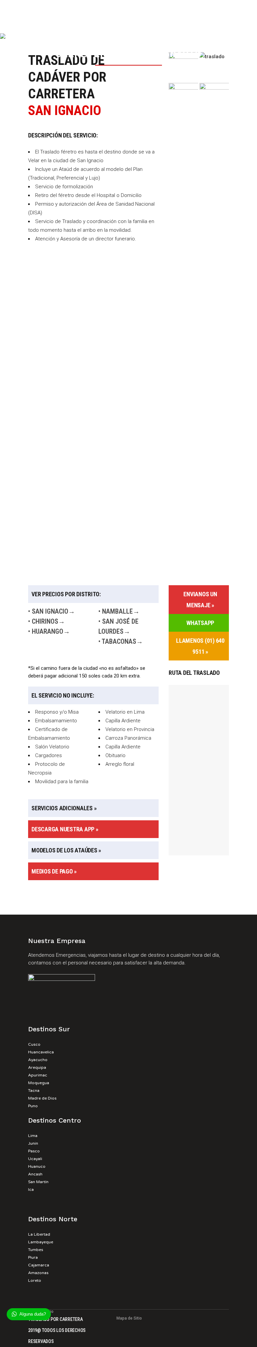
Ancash (35, 1174)
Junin (33, 1143)
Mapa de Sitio (129, 1318)
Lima (32, 1135)
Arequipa (37, 1067)
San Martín (38, 1181)
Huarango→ (51, 631)
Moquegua (38, 1082)
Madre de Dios (42, 1098)
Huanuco (37, 1166)
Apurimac (37, 1075)
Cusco (34, 1044)
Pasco (34, 1151)
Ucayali (35, 1158)
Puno (33, 1106)
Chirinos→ (48, 621)
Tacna (33, 1090)
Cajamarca (38, 1265)
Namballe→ (121, 611)
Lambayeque (40, 1242)
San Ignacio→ (53, 611)
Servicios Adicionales (62, 808)
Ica (31, 1189)
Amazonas (38, 1272)
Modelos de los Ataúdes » (66, 850)
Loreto (34, 1280)
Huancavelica (41, 1052)
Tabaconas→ (122, 641)
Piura (33, 1257)
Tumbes (35, 1249)
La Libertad (39, 1234)
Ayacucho (38, 1059)
